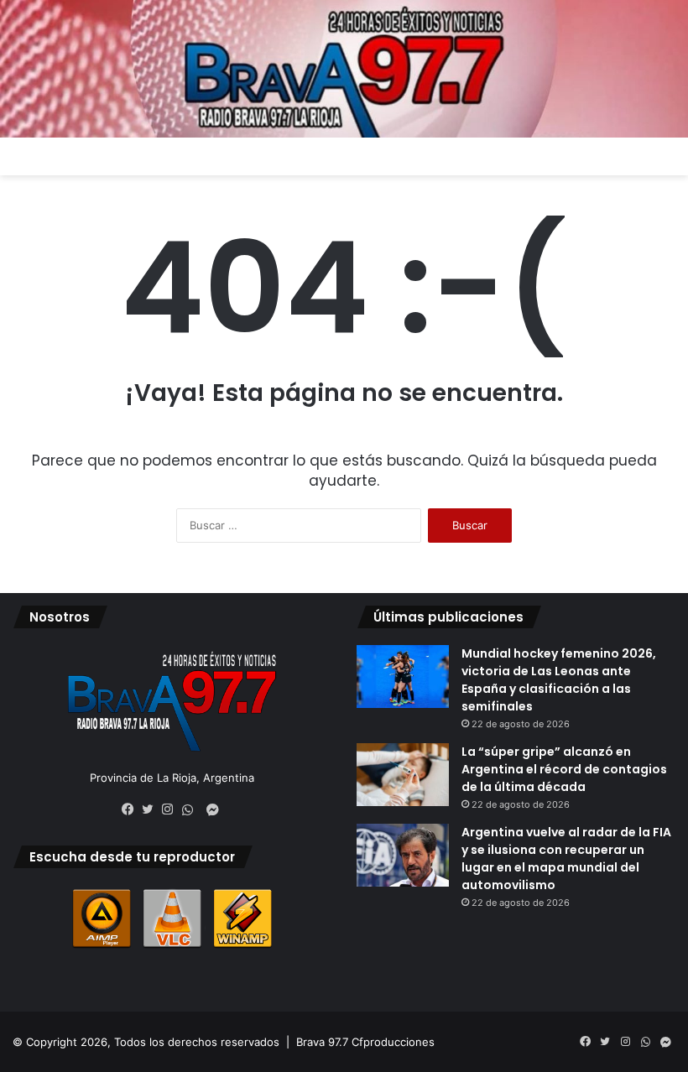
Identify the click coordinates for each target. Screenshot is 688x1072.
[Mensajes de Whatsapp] (192, 810)
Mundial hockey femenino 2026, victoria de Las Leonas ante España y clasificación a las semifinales (558, 680)
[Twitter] (152, 809)
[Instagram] (172, 809)
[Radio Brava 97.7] (344, 69)
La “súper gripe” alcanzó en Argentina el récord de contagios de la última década (564, 769)
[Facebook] (132, 809)
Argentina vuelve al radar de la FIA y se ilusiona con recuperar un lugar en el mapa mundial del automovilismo (566, 858)
